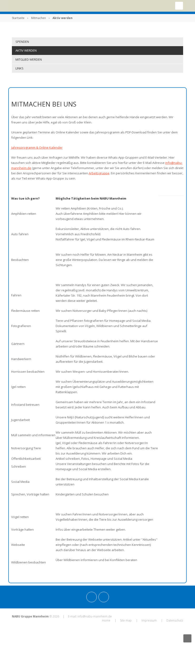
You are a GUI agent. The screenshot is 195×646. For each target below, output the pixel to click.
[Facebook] (103, 597)
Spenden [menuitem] (22, 41)
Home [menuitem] (106, 620)
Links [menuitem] (19, 68)
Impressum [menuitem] (149, 620)
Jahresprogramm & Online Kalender (37, 147)
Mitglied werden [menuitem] (28, 59)
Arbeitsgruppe (99, 173)
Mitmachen (38, 18)
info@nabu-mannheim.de (95, 616)
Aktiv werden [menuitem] (26, 50)
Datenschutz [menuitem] (174, 620)
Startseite (18, 18)
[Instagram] (91, 597)
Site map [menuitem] (126, 620)
